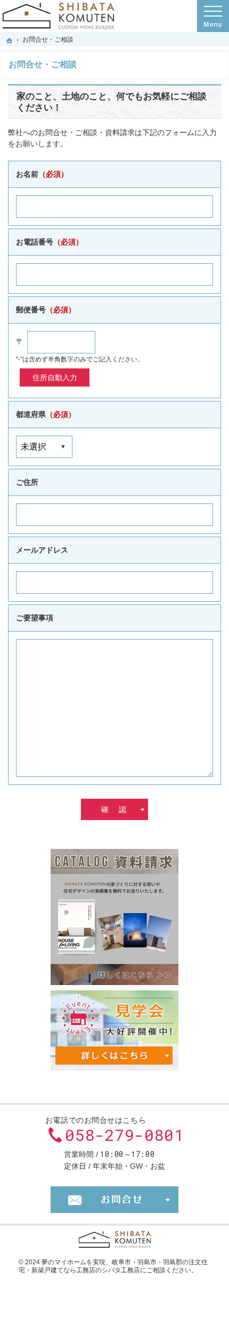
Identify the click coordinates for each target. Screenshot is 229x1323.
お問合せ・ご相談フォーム (114, 1199)
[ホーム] (9, 40)
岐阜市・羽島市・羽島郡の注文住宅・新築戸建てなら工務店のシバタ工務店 (113, 1266)
